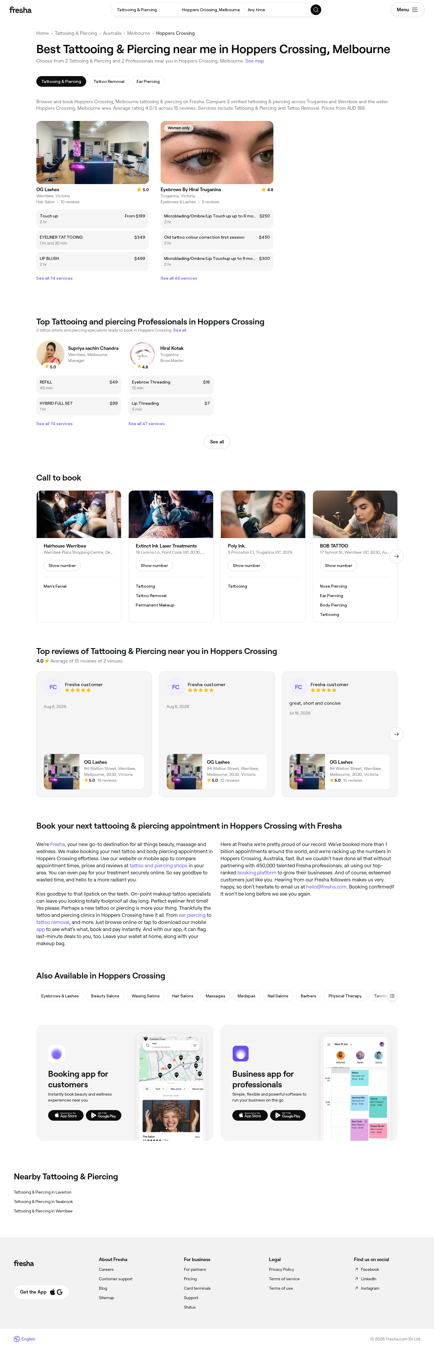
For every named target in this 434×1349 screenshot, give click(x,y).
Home (42, 33)
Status (190, 1307)
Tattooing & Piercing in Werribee (43, 1211)
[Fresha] (20, 10)
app (40, 929)
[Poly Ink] (263, 556)
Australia (112, 33)
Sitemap (106, 1297)
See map (254, 60)
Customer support (116, 1278)
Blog (103, 1288)
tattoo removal (52, 922)
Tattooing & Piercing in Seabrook (43, 1201)
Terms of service (284, 1278)
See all (217, 441)
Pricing (190, 1278)
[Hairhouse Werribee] (79, 556)
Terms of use (281, 1288)
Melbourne (138, 33)
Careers (106, 1269)
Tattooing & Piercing (76, 33)
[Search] (316, 10)
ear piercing (192, 915)
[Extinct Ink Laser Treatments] (171, 556)
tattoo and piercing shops (158, 865)
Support (191, 1297)
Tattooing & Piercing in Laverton (42, 1192)
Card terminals (197, 1288)
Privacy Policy (281, 1269)
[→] (396, 556)
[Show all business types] (392, 996)
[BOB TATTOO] (355, 556)
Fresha (57, 844)
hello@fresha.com (326, 886)
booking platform (256, 872)
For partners (195, 1269)
